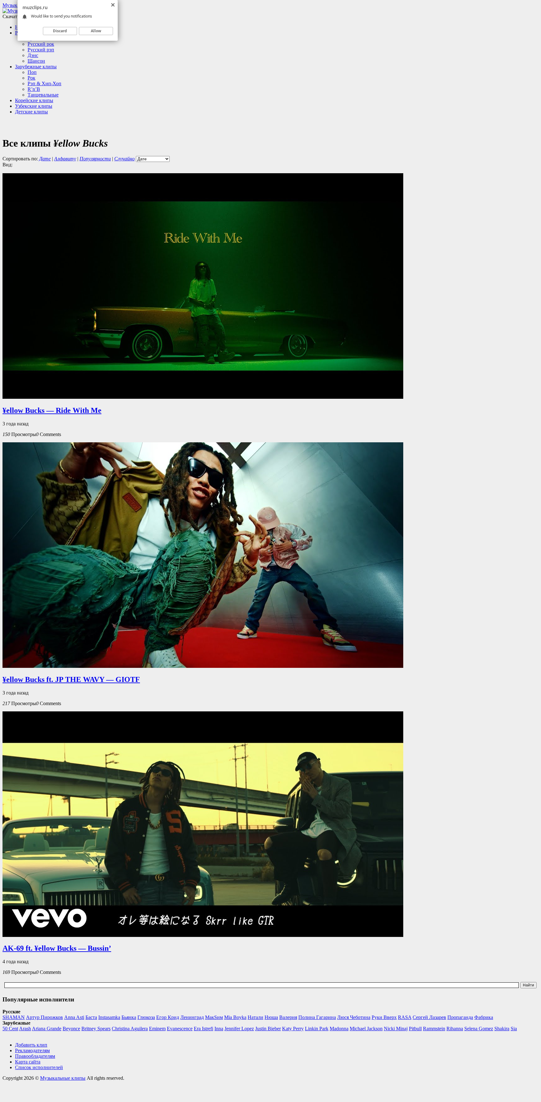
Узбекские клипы (33, 106)
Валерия (288, 1017)
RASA (404, 1017)
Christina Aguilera (130, 1028)
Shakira (501, 1028)
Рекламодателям (32, 1050)
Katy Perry (293, 1028)
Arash (25, 1028)
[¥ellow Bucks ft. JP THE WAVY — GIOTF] (203, 666)
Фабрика (483, 1017)
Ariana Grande (46, 1028)
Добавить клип (31, 1044)
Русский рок (41, 44)
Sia (514, 1028)
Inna (218, 1028)
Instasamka (109, 1017)
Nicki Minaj (396, 1028)
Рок (31, 78)
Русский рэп (41, 49)
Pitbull (415, 1028)
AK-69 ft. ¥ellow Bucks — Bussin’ (57, 948)
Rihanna (454, 1028)
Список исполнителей (39, 1067)
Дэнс (33, 55)
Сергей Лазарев (429, 1017)
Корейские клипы (34, 100)
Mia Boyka (235, 1017)
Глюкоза (146, 1017)
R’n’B (34, 89)
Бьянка (128, 1017)
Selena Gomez (478, 1028)
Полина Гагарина (317, 1017)
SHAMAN (14, 1017)
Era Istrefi (203, 1028)
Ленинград (192, 1017)
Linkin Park (316, 1028)
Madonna (339, 1028)
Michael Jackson (366, 1028)
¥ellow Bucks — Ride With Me (52, 410)
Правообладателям (35, 1056)
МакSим (214, 1017)
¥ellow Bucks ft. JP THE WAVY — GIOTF (71, 679)
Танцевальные (43, 94)
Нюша (271, 1017)
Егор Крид (167, 1017)
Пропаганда (460, 1017)
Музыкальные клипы (62, 1078)
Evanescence (180, 1028)
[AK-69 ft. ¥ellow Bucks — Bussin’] (203, 935)
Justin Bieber (268, 1028)
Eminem (157, 1028)
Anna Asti (74, 1017)
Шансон (36, 61)
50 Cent (10, 1028)
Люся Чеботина (353, 1017)
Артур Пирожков (44, 1017)
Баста (91, 1017)
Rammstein (434, 1028)
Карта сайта (27, 1061)
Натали (255, 1017)
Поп (32, 72)
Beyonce (71, 1028)
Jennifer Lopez (239, 1028)
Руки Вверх (384, 1017)
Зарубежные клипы (36, 66)
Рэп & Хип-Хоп (44, 83)
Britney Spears (96, 1028)
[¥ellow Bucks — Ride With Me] (203, 397)
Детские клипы (31, 111)
